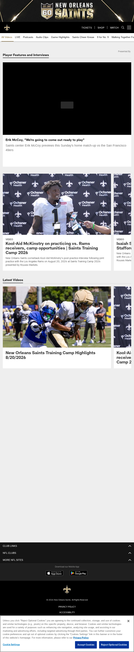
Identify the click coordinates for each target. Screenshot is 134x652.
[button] (67, 105)
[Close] (128, 621)
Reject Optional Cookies (114, 644)
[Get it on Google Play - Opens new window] (78, 574)
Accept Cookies (85, 644)
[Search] (122, 27)
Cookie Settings (11, 644)
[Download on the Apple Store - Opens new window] (54, 573)
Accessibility (67, 612)
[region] (67, 634)
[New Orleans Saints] (67, 589)
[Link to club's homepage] (7, 26)
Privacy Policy (67, 606)
